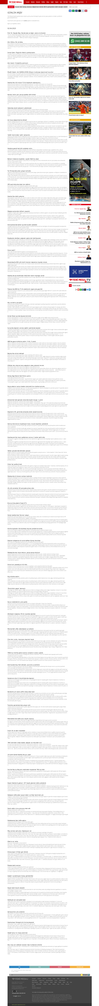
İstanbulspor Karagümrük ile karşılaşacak (21, 922)
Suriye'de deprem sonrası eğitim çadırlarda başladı (24, 328)
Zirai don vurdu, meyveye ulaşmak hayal (21, 639)
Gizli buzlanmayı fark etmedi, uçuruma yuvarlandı (24, 665)
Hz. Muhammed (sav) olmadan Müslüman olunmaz (82, 213)
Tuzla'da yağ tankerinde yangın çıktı (19, 705)
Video (70, 2)
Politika (43, 2)
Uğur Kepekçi (82, 218)
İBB (67, 982)
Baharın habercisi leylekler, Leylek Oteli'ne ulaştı (23, 159)
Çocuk (56, 980)
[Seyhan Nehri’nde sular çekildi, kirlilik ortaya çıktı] (80, 134)
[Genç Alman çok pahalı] (80, 79)
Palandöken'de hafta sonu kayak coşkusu (21, 718)
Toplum (56, 2)
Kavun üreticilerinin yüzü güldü (17, 602)
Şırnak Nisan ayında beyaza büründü (19, 316)
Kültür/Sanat (34, 980)
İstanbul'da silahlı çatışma (16, 196)
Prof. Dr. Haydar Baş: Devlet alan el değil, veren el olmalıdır (27, 33)
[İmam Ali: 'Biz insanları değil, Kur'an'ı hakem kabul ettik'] (80, 95)
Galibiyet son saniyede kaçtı (17, 900)
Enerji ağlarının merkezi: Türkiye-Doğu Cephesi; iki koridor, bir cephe (80, 242)
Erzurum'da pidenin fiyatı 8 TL (17, 503)
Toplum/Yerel (41, 980)
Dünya (48, 2)
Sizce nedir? (11, 250)
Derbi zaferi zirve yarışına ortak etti (19, 808)
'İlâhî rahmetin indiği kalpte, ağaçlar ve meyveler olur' (25, 742)
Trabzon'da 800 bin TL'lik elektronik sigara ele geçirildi (25, 289)
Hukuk (51, 982)
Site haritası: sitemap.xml (36, 987)
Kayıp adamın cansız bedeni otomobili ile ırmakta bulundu (26, 386)
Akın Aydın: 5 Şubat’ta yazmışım (18, 63)
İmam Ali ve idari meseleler (16, 730)
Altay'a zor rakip (13, 841)
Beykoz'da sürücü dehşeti (16, 353)
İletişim (54, 984)
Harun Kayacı (82, 247)
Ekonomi (38, 2)
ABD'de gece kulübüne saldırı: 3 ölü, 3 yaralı (22, 341)
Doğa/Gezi (46, 982)
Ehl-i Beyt (66, 2)
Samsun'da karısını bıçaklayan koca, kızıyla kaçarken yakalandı (28, 424)
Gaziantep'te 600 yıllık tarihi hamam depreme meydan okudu (27, 262)
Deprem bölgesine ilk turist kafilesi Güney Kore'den (24, 540)
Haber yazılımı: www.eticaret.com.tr (18, 1004)
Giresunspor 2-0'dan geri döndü (18, 852)
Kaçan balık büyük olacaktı (16, 888)
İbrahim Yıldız (82, 238)
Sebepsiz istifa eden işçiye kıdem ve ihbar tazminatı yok (26, 795)
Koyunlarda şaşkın (13, 576)
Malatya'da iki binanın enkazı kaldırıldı (20, 476)
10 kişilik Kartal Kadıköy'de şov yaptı (19, 754)
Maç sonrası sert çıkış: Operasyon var (20, 831)
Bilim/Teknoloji (35, 982)
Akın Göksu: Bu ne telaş (15, 42)
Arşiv (75, 2)
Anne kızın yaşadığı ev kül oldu (17, 564)
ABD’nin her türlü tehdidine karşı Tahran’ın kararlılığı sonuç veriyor (81, 232)
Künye (49, 984)
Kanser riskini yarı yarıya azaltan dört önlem (22, 94)
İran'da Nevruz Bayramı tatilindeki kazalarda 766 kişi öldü (26, 769)
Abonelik (67, 984)
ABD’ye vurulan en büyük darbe (82, 252)
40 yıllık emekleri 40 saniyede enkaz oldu (21, 488)
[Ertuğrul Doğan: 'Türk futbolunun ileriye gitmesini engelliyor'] (80, 61)
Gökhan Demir (82, 257)
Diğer (64, 982)
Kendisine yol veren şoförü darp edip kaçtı (21, 691)
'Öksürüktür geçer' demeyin (16, 588)
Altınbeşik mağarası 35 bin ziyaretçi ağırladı (21, 614)
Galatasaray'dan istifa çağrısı (17, 820)
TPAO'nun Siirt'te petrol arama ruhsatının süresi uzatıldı (25, 653)
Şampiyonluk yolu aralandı (16, 912)
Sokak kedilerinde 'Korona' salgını (18, 515)
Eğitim (55, 982)
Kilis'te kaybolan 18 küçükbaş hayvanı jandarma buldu (25, 528)
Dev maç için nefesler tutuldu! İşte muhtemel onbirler (25, 945)
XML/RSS (33, 986)
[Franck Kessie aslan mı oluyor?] (80, 113)
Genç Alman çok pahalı (74, 81)
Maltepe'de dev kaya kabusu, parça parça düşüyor (24, 552)
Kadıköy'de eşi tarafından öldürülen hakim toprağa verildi (26, 275)
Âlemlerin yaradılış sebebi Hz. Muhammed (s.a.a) (82, 261)
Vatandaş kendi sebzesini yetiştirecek (20, 108)
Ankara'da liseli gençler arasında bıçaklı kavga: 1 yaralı (25, 400)
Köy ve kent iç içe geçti (15, 302)
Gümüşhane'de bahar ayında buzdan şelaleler (22, 224)
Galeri (41, 982)
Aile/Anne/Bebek (49, 980)
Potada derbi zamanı (14, 865)
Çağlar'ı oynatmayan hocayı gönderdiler (20, 876)
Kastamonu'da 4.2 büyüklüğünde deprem (21, 678)
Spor (61, 2)
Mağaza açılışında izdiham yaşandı (19, 211)
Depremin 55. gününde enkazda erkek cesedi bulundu (25, 412)
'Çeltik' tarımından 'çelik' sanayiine (19, 135)
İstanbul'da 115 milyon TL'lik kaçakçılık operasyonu (24, 82)
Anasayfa (34, 978)
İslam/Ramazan (62, 980)
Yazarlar (27, 2)
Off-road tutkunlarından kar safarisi (19, 184)
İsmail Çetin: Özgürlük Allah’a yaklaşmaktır (21, 52)
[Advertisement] (80, 23)
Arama (62, 984)
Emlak (60, 982)
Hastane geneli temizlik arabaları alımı (20, 148)
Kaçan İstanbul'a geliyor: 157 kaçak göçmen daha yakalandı (27, 783)
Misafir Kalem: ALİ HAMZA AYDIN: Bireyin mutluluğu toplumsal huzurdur (30, 72)
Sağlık (52, 2)
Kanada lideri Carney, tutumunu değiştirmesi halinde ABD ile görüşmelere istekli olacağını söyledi (41, 7)
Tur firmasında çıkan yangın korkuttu (19, 171)
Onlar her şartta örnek (15, 464)
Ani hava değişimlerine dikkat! (17, 120)
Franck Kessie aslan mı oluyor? (76, 115)
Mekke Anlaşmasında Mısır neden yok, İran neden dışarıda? (80, 223)
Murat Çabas (82, 228)
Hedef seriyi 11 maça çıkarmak (18, 933)
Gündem (33, 2)
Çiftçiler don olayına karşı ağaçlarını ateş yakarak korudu (26, 365)
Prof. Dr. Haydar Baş (80, 209)
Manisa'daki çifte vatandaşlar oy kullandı (21, 629)
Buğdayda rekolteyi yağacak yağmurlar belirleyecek (24, 238)
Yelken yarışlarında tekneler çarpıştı (19, 451)
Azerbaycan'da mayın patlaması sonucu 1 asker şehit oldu (26, 437)
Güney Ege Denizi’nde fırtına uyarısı (19, 376)
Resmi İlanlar (81, 2)
